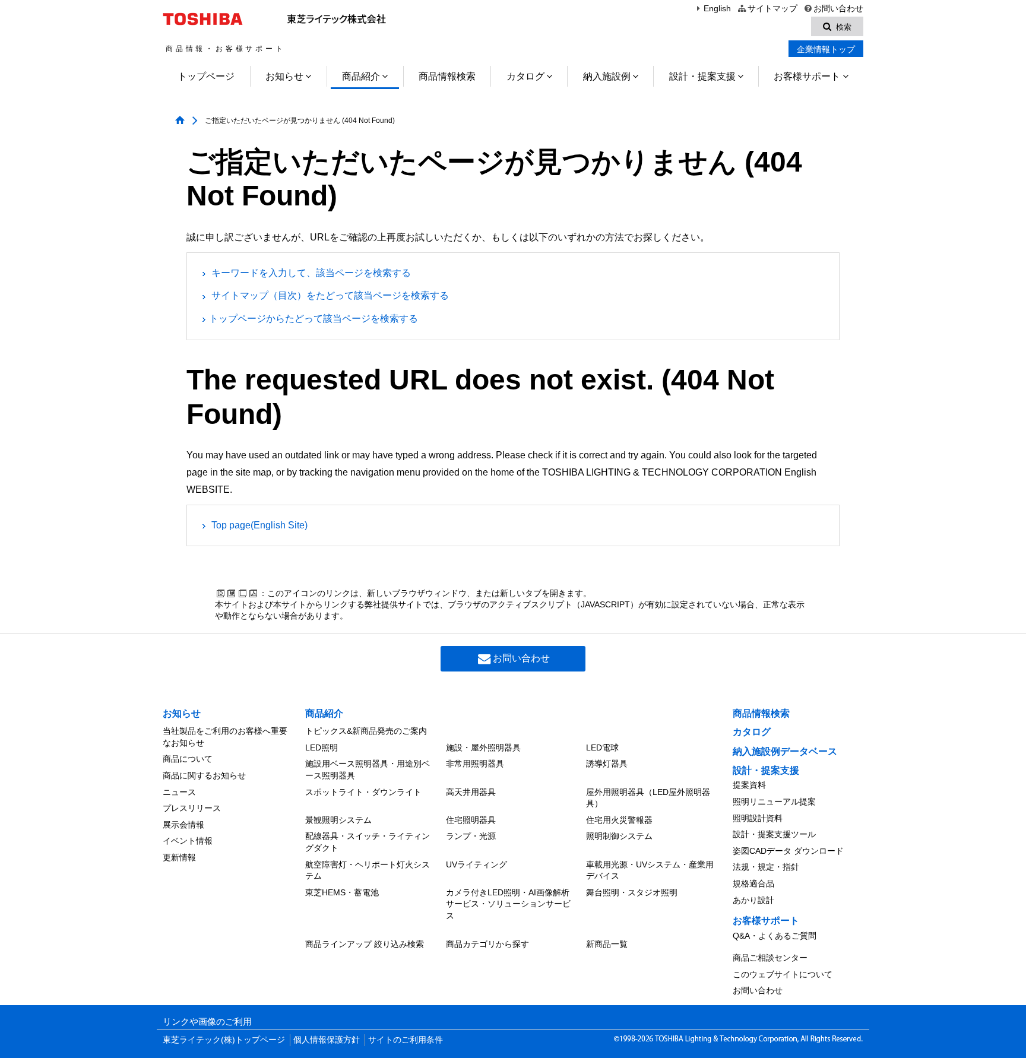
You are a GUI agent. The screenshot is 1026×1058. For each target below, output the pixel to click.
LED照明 (321, 747)
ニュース (179, 792)
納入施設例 (607, 76)
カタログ (525, 76)
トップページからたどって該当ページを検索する (313, 318)
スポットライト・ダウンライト (363, 792)
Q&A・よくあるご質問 (774, 935)
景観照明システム (338, 820)
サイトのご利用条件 (405, 1039)
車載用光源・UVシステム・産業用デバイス (650, 870)
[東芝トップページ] (204, 19)
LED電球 (602, 747)
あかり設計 (753, 900)
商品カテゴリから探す (487, 944)
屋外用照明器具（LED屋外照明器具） (648, 798)
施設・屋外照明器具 (483, 747)
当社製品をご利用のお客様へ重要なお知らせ (225, 736)
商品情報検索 (447, 76)
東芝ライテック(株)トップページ (224, 1039)
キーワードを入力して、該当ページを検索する (311, 273)
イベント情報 (188, 840)
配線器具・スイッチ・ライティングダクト (367, 842)
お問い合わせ (838, 8)
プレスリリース (192, 808)
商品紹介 (361, 76)
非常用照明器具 (475, 763)
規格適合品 (753, 883)
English (717, 8)
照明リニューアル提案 (774, 801)
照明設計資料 (758, 818)
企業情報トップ (826, 49)
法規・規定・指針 (766, 867)
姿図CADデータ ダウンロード (788, 851)
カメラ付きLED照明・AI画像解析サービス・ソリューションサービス (508, 904)
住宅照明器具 (471, 820)
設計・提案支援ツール (774, 834)
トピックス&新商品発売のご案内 (366, 731)
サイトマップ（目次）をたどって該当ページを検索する (330, 295)
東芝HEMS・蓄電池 (342, 892)
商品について (188, 759)
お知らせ (284, 76)
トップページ (206, 76)
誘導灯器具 (607, 763)
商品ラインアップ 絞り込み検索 (364, 944)
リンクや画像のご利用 (207, 1022)
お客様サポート (807, 76)
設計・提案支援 (702, 76)
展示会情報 (183, 824)
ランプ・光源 (471, 836)
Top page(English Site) (259, 525)
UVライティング (476, 864)
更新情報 (179, 857)
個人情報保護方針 (326, 1039)
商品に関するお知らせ (204, 775)
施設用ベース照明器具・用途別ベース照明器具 (367, 769)
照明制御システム (619, 836)
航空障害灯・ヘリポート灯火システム (367, 870)
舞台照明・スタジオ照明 (631, 892)
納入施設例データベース (785, 751)
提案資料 (749, 785)
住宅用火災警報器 (619, 820)
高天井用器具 (471, 792)
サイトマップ (772, 8)
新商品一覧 (607, 944)
